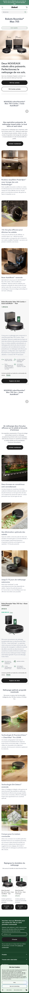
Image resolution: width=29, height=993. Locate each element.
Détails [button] (8, 375)
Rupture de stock (14, 381)
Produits (4, 954)
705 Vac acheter (14, 83)
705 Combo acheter (14, 89)
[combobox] (14, 12)
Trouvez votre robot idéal (9, 959)
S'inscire (14, 939)
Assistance (5, 964)
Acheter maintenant (15, 144)
